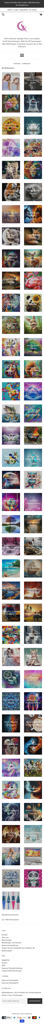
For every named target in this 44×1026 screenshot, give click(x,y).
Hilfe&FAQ (5, 960)
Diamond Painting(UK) (10, 980)
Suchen (4, 963)
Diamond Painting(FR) (10, 983)
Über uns (5, 937)
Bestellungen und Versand (11, 943)
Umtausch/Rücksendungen (12, 971)
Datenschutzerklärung (10, 945)
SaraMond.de (28, 1013)
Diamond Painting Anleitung (12, 968)
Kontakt (4, 935)
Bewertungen (7, 940)
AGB (3, 965)
